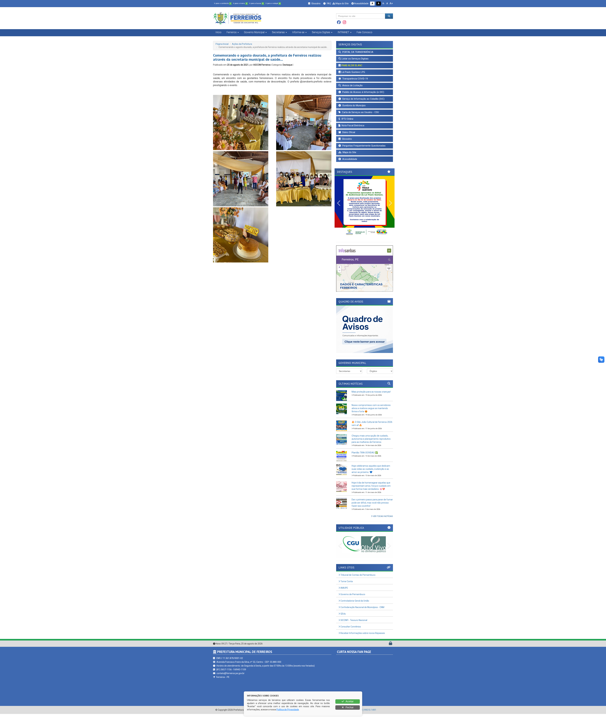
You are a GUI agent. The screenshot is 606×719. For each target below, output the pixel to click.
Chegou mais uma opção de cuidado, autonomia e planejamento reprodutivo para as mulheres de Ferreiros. (371, 444)
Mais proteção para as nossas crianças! (371, 397)
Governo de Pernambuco (352, 599)
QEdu (343, 619)
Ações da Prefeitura (242, 44)
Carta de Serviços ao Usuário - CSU (360, 112)
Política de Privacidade (287, 709)
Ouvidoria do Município (354, 105)
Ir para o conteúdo (222, 3)
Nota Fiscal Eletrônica (352, 125)
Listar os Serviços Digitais (355, 58)
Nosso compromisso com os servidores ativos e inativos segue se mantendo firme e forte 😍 (371, 413)
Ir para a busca (256, 3)
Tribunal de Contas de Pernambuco (357, 580)
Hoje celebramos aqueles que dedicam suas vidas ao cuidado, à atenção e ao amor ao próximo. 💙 (371, 474)
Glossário (316, 3)
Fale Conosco (364, 32)
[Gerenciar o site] (390, 649)
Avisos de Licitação (352, 85)
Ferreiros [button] (232, 32)
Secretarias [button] (278, 32)
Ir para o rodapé (273, 3)
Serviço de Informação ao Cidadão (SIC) (363, 98)
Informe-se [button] (298, 32)
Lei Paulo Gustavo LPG (353, 72)
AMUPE (344, 593)
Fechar (349, 707)
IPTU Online (347, 118)
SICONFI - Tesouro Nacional (353, 625)
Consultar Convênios (350, 632)
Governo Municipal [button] (254, 32)
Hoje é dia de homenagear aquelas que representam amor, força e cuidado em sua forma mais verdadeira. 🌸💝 (371, 490)
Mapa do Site (342, 3)
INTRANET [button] (343, 32)
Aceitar (349, 701)
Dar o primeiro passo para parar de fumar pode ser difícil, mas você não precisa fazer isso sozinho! (372, 507)
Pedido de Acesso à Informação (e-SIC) (363, 92)
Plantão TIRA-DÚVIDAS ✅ (365, 457)
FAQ (328, 3)
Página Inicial (222, 44)
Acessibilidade (361, 3)
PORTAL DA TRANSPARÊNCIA (357, 52)
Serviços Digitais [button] (321, 32)
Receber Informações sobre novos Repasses (362, 638)
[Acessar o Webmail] (387, 649)
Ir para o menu (240, 3)
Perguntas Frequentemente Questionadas (364, 145)
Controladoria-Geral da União (354, 606)
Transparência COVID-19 (355, 78)
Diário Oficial (348, 132)
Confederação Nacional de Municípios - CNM (362, 612)
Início (218, 32)
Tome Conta (346, 586)
